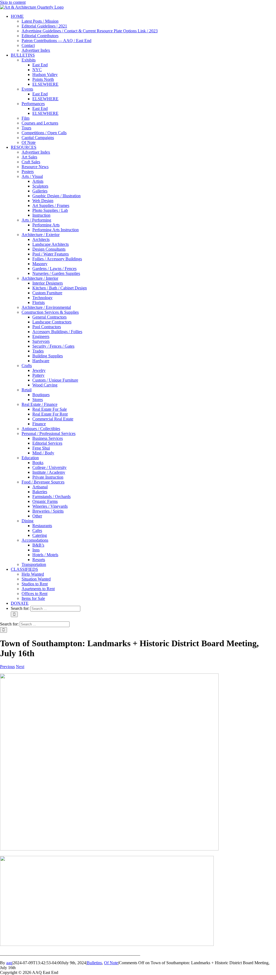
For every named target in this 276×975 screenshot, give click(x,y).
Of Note (111, 962)
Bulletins (94, 962)
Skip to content (13, 2)
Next (20, 666)
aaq (9, 962)
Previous (7, 666)
